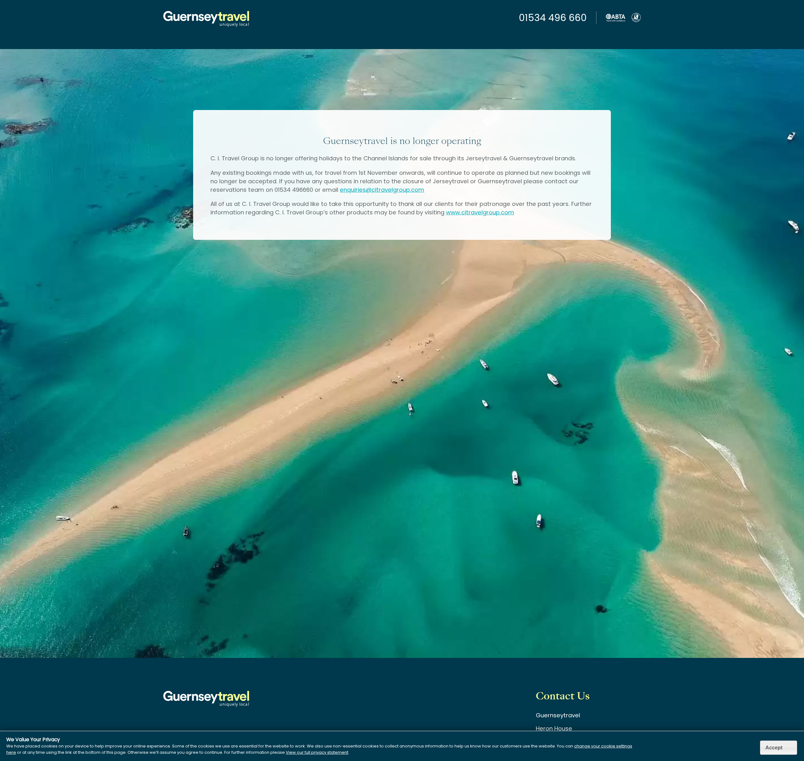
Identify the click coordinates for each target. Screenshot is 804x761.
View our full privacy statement (317, 752)
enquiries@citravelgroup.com (382, 190)
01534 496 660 (553, 18)
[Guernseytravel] (206, 26)
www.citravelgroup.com (480, 212)
